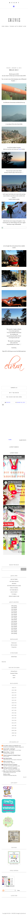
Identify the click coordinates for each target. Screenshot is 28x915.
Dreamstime (14, 647)
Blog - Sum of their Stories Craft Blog (11, 771)
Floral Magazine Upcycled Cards (9, 772)
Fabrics (14, 675)
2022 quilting (14, 626)
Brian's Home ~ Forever (8, 752)
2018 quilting (14, 619)
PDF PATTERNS (14, 579)
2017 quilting (14, 618)
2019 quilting (14, 621)
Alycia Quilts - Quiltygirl (9, 749)
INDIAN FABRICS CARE (14, 596)
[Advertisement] (14, 50)
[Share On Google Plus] (14, 393)
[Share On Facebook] (12, 393)
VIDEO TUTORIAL (14, 588)
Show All (24, 777)
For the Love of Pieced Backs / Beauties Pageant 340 (13, 747)
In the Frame (14, 656)
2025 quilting (14, 631)
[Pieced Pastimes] (14, 836)
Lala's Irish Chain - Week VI (9, 763)
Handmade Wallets (14, 673)
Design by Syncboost (21, 913)
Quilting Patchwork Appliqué (10, 764)
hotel (20, 149)
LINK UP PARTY (14, 592)
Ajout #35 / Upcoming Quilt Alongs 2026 (11, 766)
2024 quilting (14, 630)
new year (15, 396)
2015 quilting (14, 614)
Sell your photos (14, 645)
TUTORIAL (14, 594)
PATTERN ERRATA (14, 590)
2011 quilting (14, 607)
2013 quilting (14, 611)
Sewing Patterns (14, 671)
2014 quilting (14, 612)
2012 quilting (14, 609)
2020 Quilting (14, 623)
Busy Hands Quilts (7, 758)
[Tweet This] (10, 393)
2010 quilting (14, 606)
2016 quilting (14, 616)
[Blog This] (18, 393)
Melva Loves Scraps (7, 761)
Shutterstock (14, 643)
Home (10, 439)
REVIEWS (14, 583)
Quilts (14, 677)
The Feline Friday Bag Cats (8, 753)
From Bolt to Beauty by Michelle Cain (12, 746)
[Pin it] (16, 393)
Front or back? (6, 756)
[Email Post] (14, 404)
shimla (20, 396)
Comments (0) (14, 387)
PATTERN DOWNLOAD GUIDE (14, 585)
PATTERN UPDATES (14, 581)
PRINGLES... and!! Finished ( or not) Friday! (12, 750)
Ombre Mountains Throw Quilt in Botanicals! (12, 759)
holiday (11, 396)
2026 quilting (14, 633)
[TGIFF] (14, 792)
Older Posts (22, 440)
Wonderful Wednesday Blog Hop (9, 775)
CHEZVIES (13, 913)
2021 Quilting (14, 624)
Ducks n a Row (6, 774)
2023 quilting (14, 628)
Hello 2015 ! (14, 70)
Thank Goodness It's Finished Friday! (11, 755)
